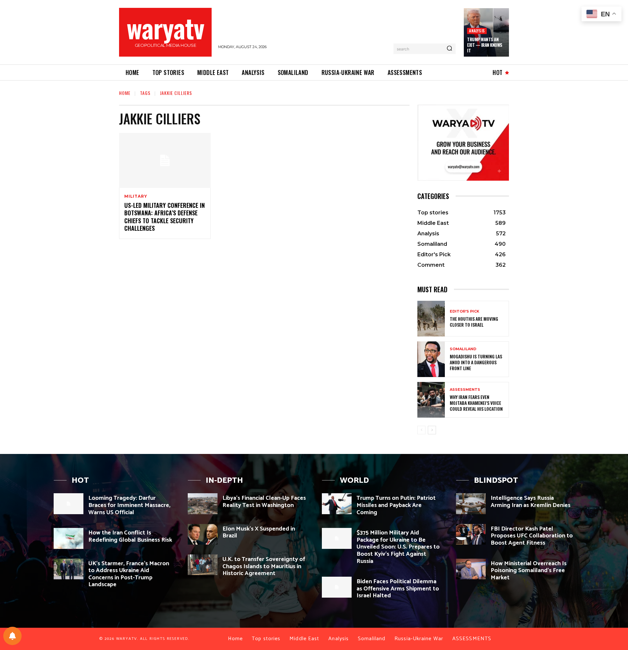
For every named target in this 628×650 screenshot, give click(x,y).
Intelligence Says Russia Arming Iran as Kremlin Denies (530, 501)
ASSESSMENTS (465, 389)
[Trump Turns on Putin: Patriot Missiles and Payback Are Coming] (337, 503)
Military (135, 196)
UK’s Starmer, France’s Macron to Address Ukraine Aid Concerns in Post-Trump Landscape (128, 574)
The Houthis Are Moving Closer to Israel (474, 321)
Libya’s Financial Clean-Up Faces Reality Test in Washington (264, 501)
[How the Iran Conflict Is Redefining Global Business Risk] (68, 538)
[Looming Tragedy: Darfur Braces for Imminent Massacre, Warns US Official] (68, 503)
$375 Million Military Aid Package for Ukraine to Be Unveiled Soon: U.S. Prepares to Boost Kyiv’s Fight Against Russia (398, 547)
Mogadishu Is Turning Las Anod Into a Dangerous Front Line (476, 362)
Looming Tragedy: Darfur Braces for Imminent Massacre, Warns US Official (129, 505)
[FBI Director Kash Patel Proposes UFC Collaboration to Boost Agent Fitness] (471, 534)
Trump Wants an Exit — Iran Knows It (484, 45)
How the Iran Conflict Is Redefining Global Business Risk (130, 536)
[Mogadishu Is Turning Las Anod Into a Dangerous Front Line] (431, 359)
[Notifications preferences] (12, 636)
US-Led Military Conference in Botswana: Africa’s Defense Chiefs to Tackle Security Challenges (164, 216)
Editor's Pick (464, 311)
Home (125, 92)
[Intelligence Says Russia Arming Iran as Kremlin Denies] (471, 503)
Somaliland (463, 349)
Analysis (477, 30)
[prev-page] (421, 430)
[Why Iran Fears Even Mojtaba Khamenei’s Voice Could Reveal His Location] (431, 400)
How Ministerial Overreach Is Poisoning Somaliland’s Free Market (529, 571)
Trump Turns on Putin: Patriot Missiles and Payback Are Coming (396, 505)
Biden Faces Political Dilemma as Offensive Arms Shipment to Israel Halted (398, 589)
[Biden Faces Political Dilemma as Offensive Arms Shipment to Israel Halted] (337, 587)
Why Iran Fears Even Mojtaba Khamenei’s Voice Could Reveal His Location (476, 402)
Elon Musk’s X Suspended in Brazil (258, 532)
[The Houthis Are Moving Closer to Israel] (431, 318)
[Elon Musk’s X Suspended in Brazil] (203, 534)
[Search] (449, 49)
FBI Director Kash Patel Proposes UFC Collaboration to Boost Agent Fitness (532, 536)
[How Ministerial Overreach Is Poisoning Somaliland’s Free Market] (471, 569)
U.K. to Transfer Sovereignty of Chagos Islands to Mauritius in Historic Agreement (263, 566)
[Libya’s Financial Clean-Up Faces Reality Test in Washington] (203, 503)
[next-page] (432, 430)
